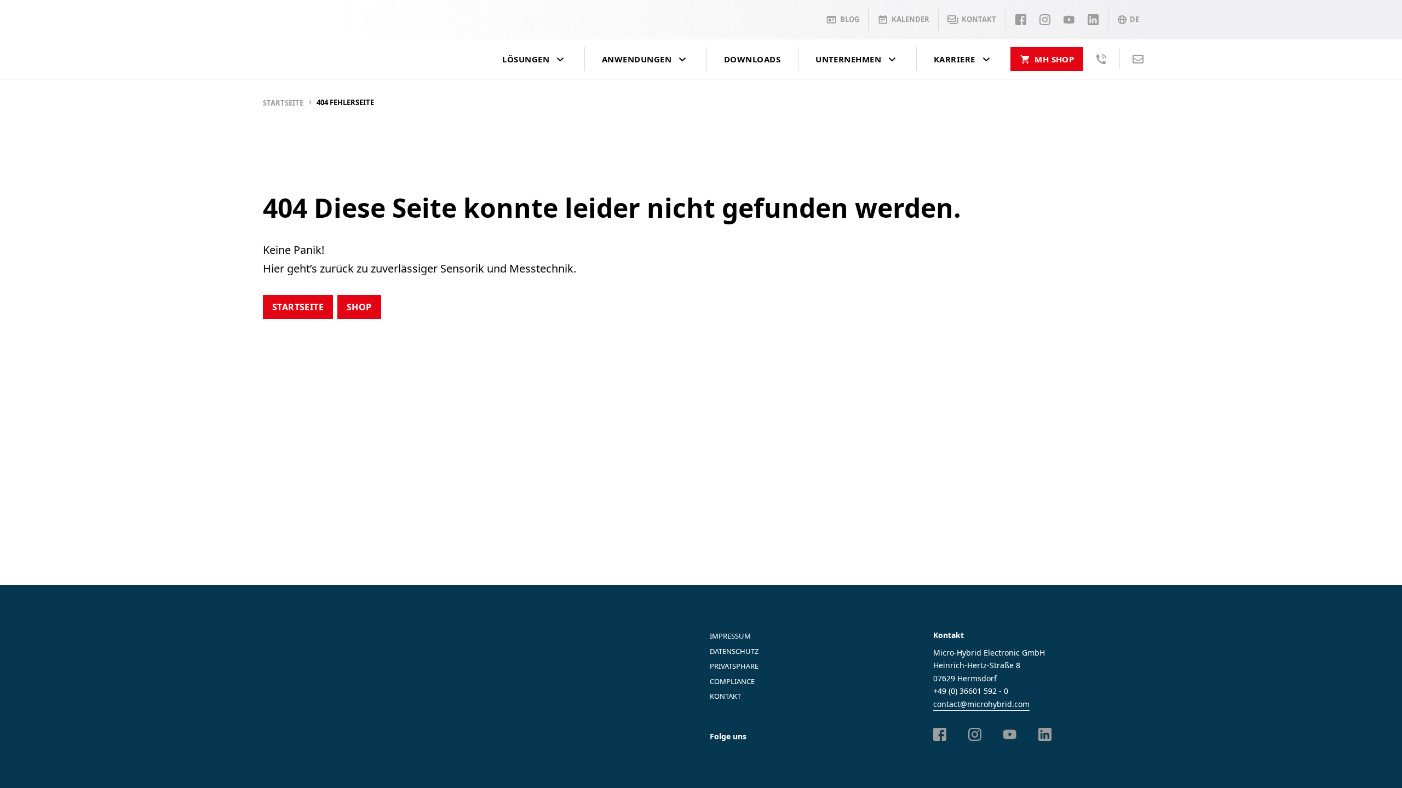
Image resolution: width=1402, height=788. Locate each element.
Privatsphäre (734, 666)
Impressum (730, 636)
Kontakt (725, 696)
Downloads (752, 59)
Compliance (732, 681)
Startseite (283, 103)
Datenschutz (734, 651)
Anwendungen (636, 59)
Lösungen (525, 59)
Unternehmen (848, 59)
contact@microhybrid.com (981, 704)
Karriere (954, 59)
